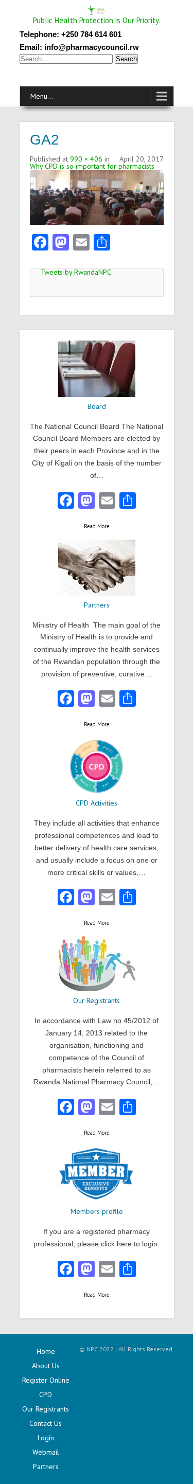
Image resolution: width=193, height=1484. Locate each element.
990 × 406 (86, 159)
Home (46, 1351)
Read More (97, 526)
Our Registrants (45, 1409)
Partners (46, 1466)
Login (46, 1437)
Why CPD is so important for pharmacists (92, 166)
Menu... (41, 96)
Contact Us (45, 1423)
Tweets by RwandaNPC (76, 272)
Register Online (45, 1380)
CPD (45, 1394)
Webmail (45, 1452)
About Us (46, 1365)
